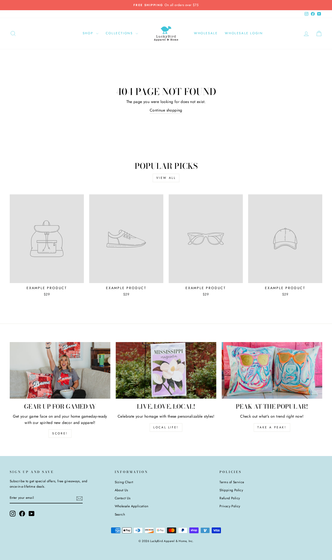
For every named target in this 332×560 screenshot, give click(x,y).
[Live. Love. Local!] (166, 370)
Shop (89, 33)
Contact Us (123, 498)
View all (166, 178)
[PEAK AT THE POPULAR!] (272, 370)
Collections (120, 33)
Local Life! (166, 427)
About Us (121, 490)
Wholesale (206, 33)
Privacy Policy (229, 506)
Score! (60, 433)
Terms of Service (231, 482)
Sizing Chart (124, 482)
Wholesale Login (244, 33)
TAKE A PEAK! (271, 427)
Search (120, 514)
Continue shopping (166, 110)
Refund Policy (229, 498)
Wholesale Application (131, 506)
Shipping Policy (231, 490)
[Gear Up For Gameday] (60, 370)
